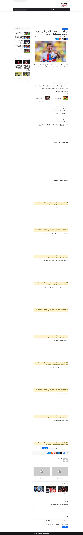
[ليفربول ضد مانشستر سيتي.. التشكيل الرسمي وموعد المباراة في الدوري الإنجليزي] (27, 51)
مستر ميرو (35, 533)
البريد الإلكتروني (65, 520)
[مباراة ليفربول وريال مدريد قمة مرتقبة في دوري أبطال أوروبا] (27, 33)
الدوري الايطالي (51, 9)
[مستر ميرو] (65, 5)
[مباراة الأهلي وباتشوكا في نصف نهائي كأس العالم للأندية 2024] (27, 37)
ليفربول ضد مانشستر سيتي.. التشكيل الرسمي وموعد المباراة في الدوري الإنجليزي (19, 50)
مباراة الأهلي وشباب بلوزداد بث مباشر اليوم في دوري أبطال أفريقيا (19, 46)
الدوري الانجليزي (63, 9)
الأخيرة (22, 28)
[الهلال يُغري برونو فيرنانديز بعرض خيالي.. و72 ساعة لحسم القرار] (18, 62)
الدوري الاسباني (57, 9)
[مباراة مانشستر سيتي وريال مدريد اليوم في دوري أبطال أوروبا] (65, 98)
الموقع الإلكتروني (48, 520)
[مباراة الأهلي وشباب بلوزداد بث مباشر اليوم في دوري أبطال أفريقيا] (27, 46)
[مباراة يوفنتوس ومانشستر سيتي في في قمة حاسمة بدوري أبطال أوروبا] (39, 489)
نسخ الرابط (45, 448)
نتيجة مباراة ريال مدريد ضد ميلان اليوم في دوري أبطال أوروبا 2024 (20, 41)
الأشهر (28, 28)
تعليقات (16, 28)
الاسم (67, 516)
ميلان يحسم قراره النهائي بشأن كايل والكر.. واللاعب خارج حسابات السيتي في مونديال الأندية (26, 67)
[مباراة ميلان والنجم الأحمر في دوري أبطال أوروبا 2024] (63, 489)
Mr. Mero (66, 36)
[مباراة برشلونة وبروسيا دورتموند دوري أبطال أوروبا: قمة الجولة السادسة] (47, 98)
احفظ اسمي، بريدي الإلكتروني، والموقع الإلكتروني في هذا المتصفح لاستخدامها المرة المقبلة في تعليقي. (53, 524)
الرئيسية (68, 9)
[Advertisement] (41, 19)
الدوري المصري (46, 9)
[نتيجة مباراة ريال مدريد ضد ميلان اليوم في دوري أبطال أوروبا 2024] (27, 42)
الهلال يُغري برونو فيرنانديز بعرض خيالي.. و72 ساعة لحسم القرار (18, 66)
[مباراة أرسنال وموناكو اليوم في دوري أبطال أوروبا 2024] (51, 489)
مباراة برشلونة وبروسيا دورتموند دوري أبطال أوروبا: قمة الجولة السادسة (39, 98)
